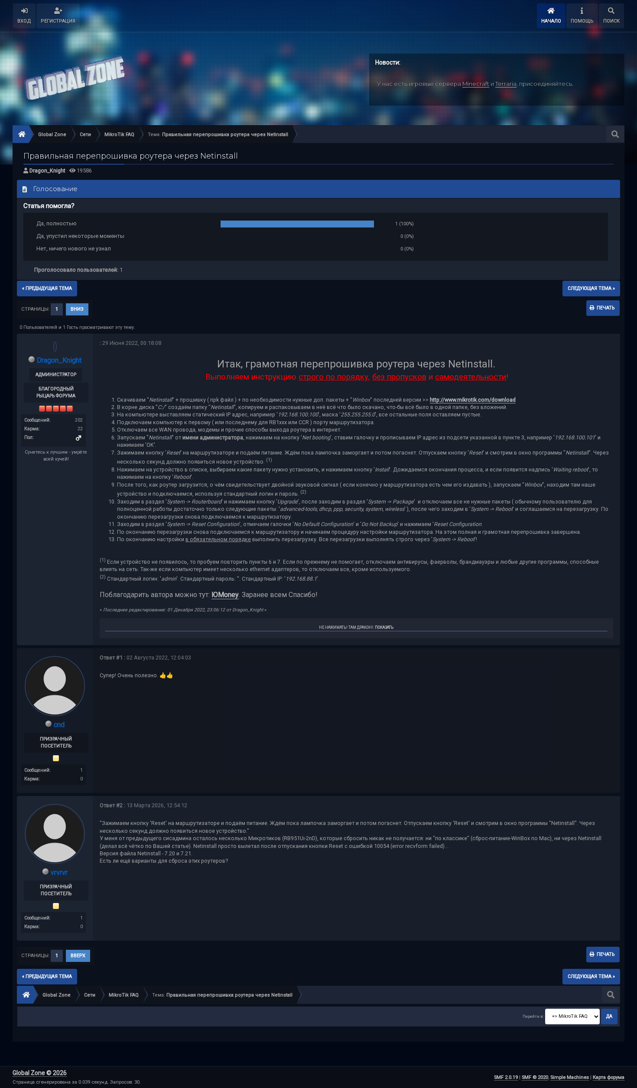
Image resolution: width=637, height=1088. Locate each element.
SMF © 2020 (535, 1077)
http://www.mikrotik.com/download (473, 399)
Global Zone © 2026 (40, 1072)
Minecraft (475, 83)
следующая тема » (591, 288)
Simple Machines (569, 1077)
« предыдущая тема (47, 288)
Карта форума (608, 1077)
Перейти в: (533, 1016)
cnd (59, 725)
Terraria (506, 83)
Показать (384, 627)
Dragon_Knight (47, 170)
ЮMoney (225, 595)
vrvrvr (59, 872)
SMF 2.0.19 (506, 1077)
